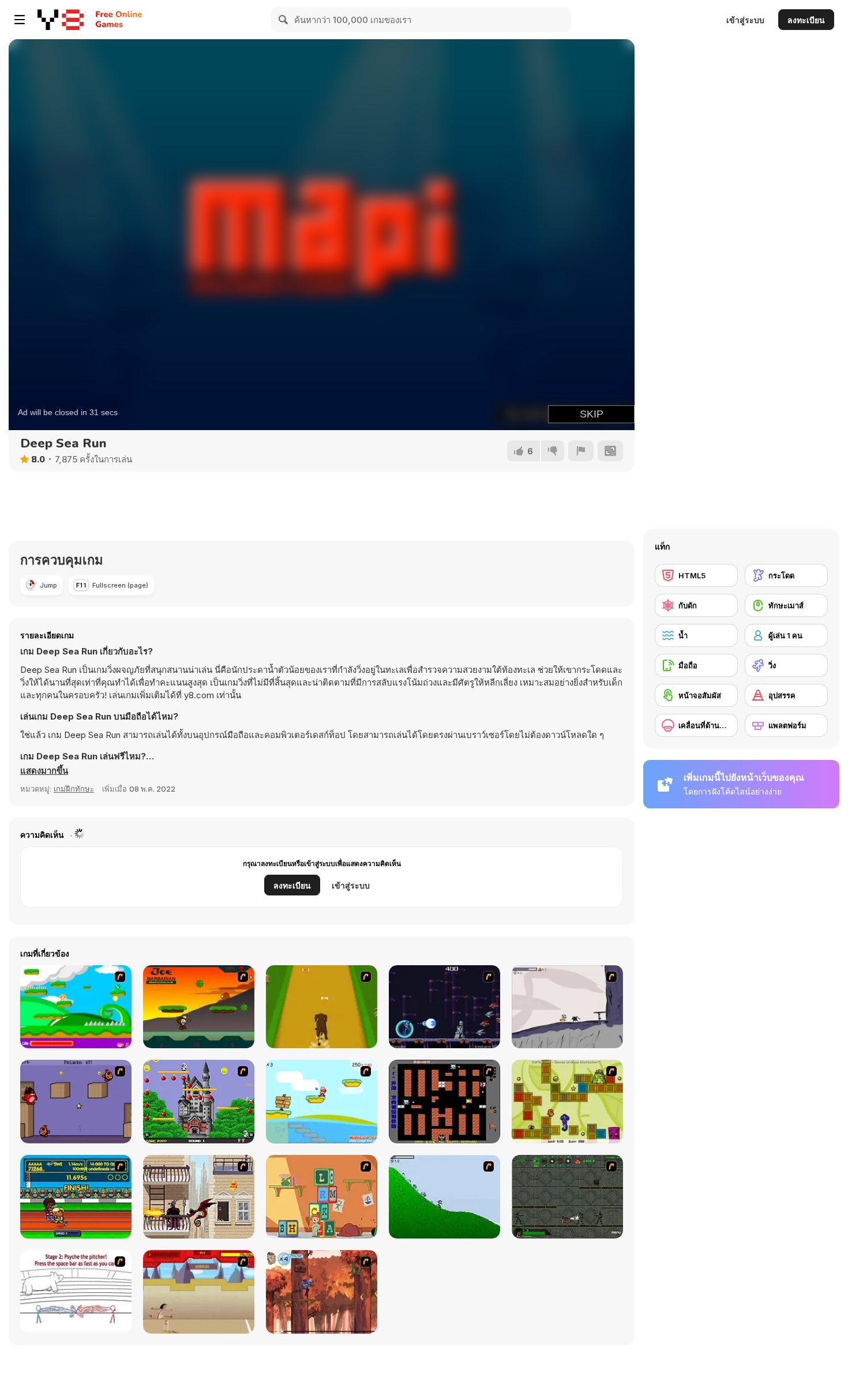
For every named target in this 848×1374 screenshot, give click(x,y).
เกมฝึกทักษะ (74, 788)
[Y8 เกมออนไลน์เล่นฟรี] (60, 19)
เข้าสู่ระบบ (745, 20)
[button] (44, 771)
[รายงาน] (581, 451)
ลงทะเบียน (806, 20)
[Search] (284, 19)
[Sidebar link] (19, 19)
